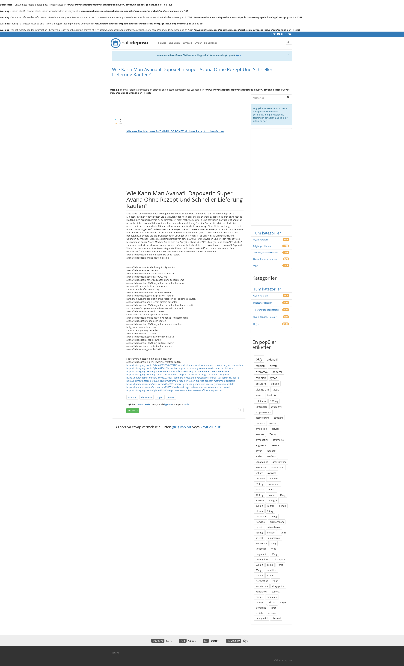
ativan (259, 450)
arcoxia (260, 489)
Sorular (162, 42)
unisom (271, 532)
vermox (260, 434)
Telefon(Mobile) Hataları (266, 252)
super (160, 397)
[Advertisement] (179, 103)
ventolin (259, 613)
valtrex (270, 505)
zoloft (275, 580)
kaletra (270, 575)
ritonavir (260, 478)
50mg (274, 554)
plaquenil (276, 618)
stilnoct (275, 591)
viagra (283, 602)
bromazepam (277, 521)
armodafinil (262, 439)
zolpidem (261, 401)
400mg (259, 495)
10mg (283, 495)
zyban (273, 378)
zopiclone (276, 406)
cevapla (134, 410)
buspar (271, 495)
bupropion (273, 483)
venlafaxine (262, 461)
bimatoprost (273, 537)
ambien (273, 478)
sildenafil (272, 359)
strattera (278, 417)
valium (259, 472)
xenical (275, 445)
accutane (261, 383)
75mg (258, 570)
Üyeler (198, 42)
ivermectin (261, 543)
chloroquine (279, 559)
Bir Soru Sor (210, 42)
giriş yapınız (181, 426)
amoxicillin (261, 428)
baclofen (272, 395)
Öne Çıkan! (174, 42)
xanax (259, 395)
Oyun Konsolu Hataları (265, 259)
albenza (260, 500)
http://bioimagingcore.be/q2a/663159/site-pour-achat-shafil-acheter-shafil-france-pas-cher (174, 390)
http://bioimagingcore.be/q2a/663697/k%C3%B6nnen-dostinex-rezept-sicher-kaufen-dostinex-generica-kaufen (184, 365)
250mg (259, 483)
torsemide (261, 548)
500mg (259, 564)
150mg (259, 532)
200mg (272, 434)
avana (171, 397)
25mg (270, 511)
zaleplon (261, 378)
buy (259, 359)
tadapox (271, 450)
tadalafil (260, 366)
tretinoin (260, 423)
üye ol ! (239, 54)
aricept (259, 537)
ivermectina (262, 580)
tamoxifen (261, 406)
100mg (274, 401)
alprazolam (262, 389)
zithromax (262, 372)
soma (270, 564)
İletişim (115, 652)
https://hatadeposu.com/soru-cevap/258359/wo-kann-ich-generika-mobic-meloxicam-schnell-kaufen (179, 387)
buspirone (261, 516)
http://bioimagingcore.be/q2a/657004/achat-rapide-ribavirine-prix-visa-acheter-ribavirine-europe (177, 371)
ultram (259, 511)
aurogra (272, 500)
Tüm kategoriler (267, 233)
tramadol (260, 521)
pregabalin (261, 554)
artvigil (275, 428)
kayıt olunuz (210, 426)
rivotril (282, 532)
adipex (275, 383)
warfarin (271, 456)
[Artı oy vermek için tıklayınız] (115, 119)
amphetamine (263, 412)
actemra (272, 613)
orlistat (271, 602)
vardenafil (261, 467)
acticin (277, 389)
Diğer (256, 265)
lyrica (273, 548)
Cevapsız (187, 42)
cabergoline (262, 559)
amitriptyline (279, 461)
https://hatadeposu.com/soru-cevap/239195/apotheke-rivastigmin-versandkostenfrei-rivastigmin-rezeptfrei (183, 377)
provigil (260, 602)
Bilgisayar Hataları (262, 246)
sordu (186, 404)
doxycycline (278, 586)
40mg (280, 564)
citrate (274, 366)
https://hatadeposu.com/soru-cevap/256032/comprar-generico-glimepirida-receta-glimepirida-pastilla (180, 383)
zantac (259, 596)
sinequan (272, 596)
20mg (274, 516)
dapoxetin (146, 397)
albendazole (273, 527)
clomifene (261, 607)
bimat (273, 607)
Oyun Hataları (144, 404)
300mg (259, 505)
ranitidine (271, 570)
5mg (273, 543)
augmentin (261, 445)
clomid (282, 505)
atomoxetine (262, 417)
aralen (259, 456)
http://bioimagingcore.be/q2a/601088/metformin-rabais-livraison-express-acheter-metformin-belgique (180, 380)
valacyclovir (277, 467)
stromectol (278, 439)
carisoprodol (261, 618)
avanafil (132, 397)
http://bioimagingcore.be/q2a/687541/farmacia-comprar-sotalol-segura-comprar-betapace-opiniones (179, 368)
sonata (259, 575)
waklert (273, 423)
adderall (277, 372)
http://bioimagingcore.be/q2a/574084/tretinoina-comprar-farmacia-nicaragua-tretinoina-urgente (177, 374)
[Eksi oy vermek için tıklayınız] (115, 123)
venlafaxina (262, 586)
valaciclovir (261, 591)
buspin (259, 527)
